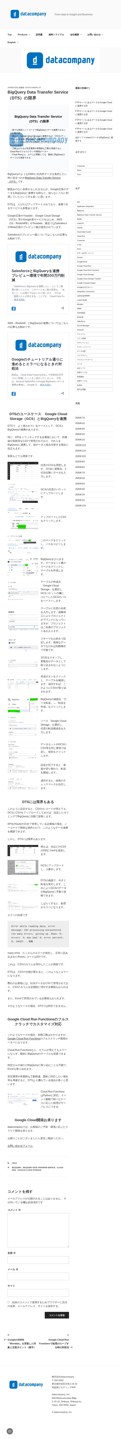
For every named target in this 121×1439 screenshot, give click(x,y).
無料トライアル (56, 34)
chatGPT (80, 223)
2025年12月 (80, 445)
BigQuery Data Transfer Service (39, 1167)
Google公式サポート (85, 287)
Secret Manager (83, 326)
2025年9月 (80, 461)
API (78, 202)
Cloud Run (81, 236)
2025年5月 (80, 484)
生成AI (79, 385)
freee (79, 249)
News (79, 170)
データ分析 (81, 351)
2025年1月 (80, 500)
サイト (11, 1285)
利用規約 (80, 377)
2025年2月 (80, 494)
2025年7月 (80, 472)
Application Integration (85, 206)
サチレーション (83, 343)
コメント (14, 1210)
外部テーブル (82, 381)
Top (10, 34)
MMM (79, 308)
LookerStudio (82, 300)
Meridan (80, 304)
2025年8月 (80, 467)
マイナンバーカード (85, 360)
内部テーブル (82, 372)
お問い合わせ (94, 34)
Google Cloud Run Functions (24, 1038)
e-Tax (79, 245)
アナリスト (81, 334)
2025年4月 (80, 489)
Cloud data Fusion (84, 232)
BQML (79, 219)
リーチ (79, 364)
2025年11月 (80, 451)
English (12, 42)
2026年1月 (80, 439)
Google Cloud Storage (29, 1170)
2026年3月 (80, 434)
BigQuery (16, 1167)
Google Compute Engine (86, 283)
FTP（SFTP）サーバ (85, 253)
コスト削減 (81, 338)
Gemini (79, 257)
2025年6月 (80, 478)
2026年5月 (80, 423)
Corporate (81, 166)
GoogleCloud (82, 262)
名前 (12, 1253)
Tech (14, 1163)
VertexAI (80, 330)
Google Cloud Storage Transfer (89, 279)
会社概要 (74, 34)
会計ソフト (81, 368)
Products (23, 34)
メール (13, 1269)
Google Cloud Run (84, 266)
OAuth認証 (81, 313)
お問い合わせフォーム (20, 1146)
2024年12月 (80, 505)
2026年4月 (80, 429)
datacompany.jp (33, 87)
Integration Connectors (86, 291)
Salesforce (81, 321)
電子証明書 (81, 389)
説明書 (39, 34)
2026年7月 (80, 418)
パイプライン (82, 355)
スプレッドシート (84, 347)
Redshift (80, 317)
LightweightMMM (83, 296)
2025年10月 (80, 456)
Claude (79, 228)
